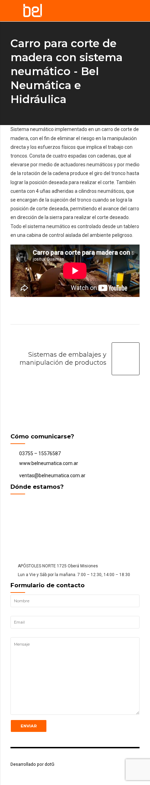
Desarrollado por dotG (32, 764)
